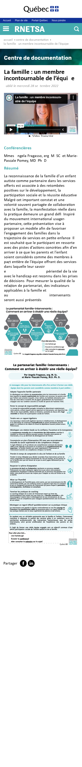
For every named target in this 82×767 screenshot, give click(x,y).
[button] (6, 28)
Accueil (7, 20)
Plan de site (21, 20)
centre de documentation (32, 39)
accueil (8, 39)
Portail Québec (40, 20)
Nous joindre (59, 20)
